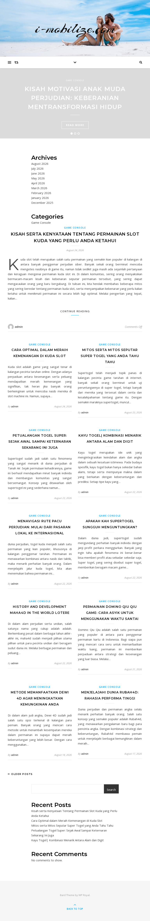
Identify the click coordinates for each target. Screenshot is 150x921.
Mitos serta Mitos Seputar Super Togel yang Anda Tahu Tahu (110, 356)
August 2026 (39, 164)
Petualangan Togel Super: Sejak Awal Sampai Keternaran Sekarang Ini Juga (39, 441)
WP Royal (84, 895)
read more (75, 125)
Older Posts (21, 774)
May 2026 (38, 178)
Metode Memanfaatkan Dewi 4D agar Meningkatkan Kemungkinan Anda (40, 698)
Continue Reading (75, 311)
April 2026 (38, 183)
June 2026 (38, 173)
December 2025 (42, 203)
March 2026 (39, 188)
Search (111, 790)
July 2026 (37, 168)
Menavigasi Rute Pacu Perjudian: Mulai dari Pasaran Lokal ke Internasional (40, 527)
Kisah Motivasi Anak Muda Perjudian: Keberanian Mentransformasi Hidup (75, 98)
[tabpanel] (75, 103)
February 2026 (41, 193)
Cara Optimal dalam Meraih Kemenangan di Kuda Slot (66, 821)
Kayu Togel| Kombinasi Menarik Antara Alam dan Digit (67, 840)
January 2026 (40, 198)
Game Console (75, 80)
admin (19, 327)
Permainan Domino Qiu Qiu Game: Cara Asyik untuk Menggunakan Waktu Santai (110, 613)
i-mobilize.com (75, 28)
